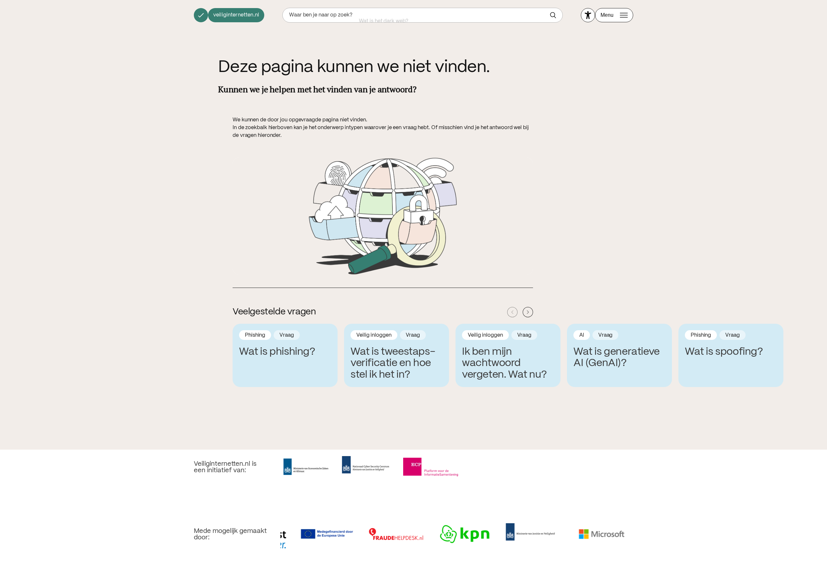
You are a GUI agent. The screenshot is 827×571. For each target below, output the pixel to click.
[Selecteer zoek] (554, 15)
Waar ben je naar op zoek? (320, 15)
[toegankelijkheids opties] (588, 15)
